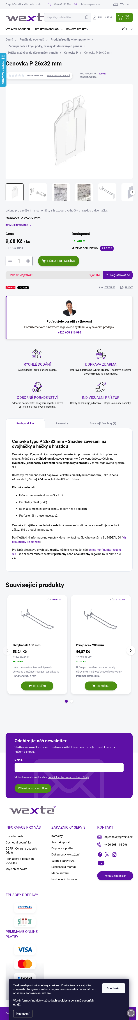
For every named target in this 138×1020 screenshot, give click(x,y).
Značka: (88, 77)
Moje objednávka (16, 869)
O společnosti (13, 4)
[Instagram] (114, 854)
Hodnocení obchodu (64, 879)
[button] (66, 701)
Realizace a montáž (63, 867)
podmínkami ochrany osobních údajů (68, 777)
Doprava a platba (62, 848)
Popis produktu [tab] (25, 423)
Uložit (12, 287)
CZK (122, 4)
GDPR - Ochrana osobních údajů (22, 850)
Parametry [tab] (62, 423)
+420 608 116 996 (69, 332)
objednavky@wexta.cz (118, 837)
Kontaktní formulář (115, 875)
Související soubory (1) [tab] (103, 423)
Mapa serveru (60, 873)
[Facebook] (100, 854)
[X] (107, 854)
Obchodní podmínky (35, 4)
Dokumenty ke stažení (65, 854)
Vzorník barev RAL (63, 860)
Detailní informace (17, 225)
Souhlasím (113, 988)
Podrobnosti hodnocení (58, 75)
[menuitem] (19, 29)
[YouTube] (101, 862)
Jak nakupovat (60, 842)
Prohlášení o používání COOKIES (20, 860)
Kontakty (57, 836)
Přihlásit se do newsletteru (33, 788)
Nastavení (22, 1013)
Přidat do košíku (61, 261)
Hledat (86, 17)
